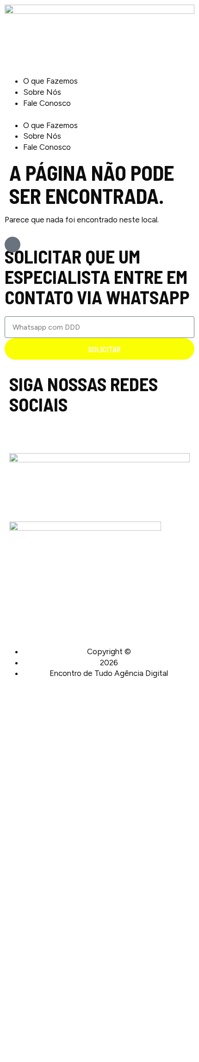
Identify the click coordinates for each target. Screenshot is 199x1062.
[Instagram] (13, 427)
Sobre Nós (42, 92)
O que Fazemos (50, 81)
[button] (99, 114)
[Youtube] (33, 427)
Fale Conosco (47, 103)
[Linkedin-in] (23, 427)
